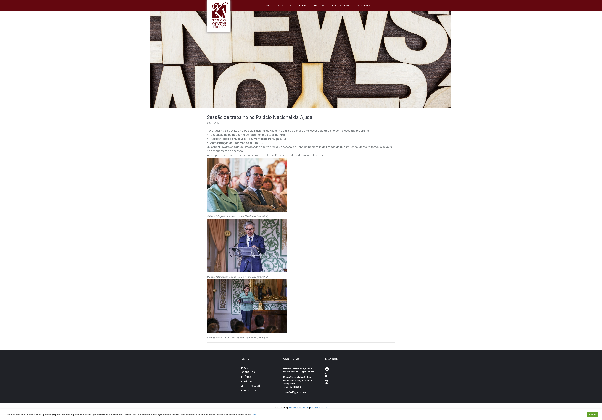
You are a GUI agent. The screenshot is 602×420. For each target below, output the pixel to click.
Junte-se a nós (341, 5)
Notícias (320, 5)
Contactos (364, 5)
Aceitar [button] (592, 414)
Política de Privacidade (298, 408)
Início (268, 5)
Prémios (303, 5)
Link (254, 414)
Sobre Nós (285, 5)
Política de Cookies (318, 408)
